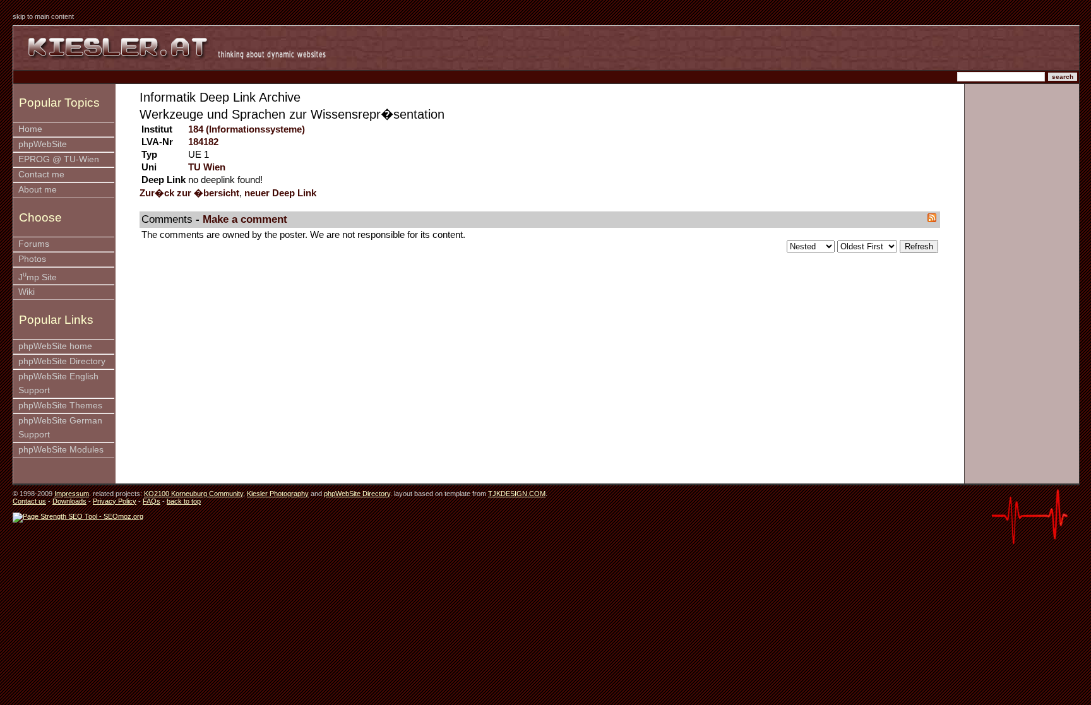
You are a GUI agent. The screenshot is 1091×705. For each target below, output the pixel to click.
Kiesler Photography (278, 493)
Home (30, 129)
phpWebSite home (55, 346)
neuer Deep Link (280, 193)
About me (37, 189)
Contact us (29, 501)
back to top (184, 501)
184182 (203, 142)
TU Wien (206, 167)
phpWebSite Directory (61, 361)
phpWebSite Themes (60, 405)
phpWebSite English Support (58, 383)
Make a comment (245, 219)
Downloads (69, 501)
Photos (32, 259)
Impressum (71, 493)
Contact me (41, 174)
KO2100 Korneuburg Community (193, 493)
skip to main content (43, 16)
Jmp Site (37, 276)
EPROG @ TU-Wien (58, 159)
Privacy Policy (114, 501)
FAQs (151, 501)
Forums (33, 244)
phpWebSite (42, 144)
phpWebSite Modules (61, 449)
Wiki (26, 292)
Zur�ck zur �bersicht (189, 193)
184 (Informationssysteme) (246, 129)
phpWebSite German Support (60, 427)
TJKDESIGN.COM (517, 493)
